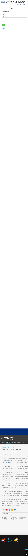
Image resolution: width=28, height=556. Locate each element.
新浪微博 (3, 543)
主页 (8, 447)
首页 (3, 442)
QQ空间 (16, 543)
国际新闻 (14, 442)
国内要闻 (8, 442)
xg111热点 (25, 442)
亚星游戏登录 (11, 462)
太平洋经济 (19, 442)
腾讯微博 (10, 543)
